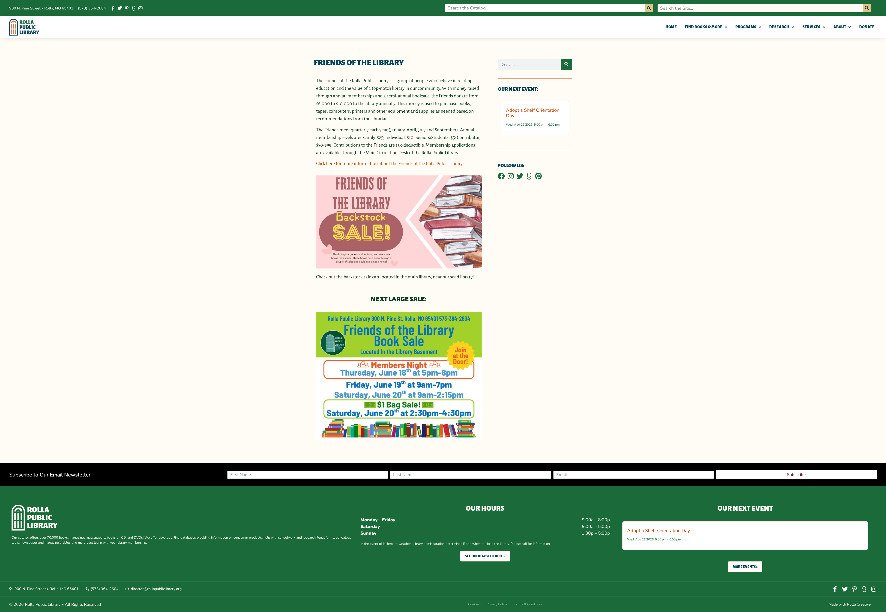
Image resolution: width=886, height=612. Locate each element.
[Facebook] (501, 176)
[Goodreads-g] (133, 8)
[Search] (649, 8)
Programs (745, 27)
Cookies (474, 604)
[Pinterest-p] (126, 8)
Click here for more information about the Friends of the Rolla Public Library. (389, 163)
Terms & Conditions (528, 604)
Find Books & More (703, 27)
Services (811, 27)
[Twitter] (119, 8)
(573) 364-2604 (92, 8)
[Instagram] (140, 8)
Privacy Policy (497, 604)
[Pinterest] (538, 176)
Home (671, 27)
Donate (866, 27)
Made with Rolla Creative (850, 604)
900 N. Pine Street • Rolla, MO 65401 (41, 8)
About (839, 27)
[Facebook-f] (113, 8)
